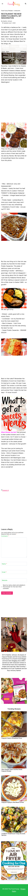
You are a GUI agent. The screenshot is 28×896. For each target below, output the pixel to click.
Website (4, 580)
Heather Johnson (7, 21)
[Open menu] (2, 4)
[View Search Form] (25, 3)
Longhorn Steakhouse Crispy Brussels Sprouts (13, 834)
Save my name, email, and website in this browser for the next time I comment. (14, 586)
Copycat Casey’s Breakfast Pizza (11, 738)
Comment (5, 536)
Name (4, 564)
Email (4, 572)
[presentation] (14, 724)
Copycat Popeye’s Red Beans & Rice (12, 802)
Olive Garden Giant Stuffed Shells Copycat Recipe (11, 770)
